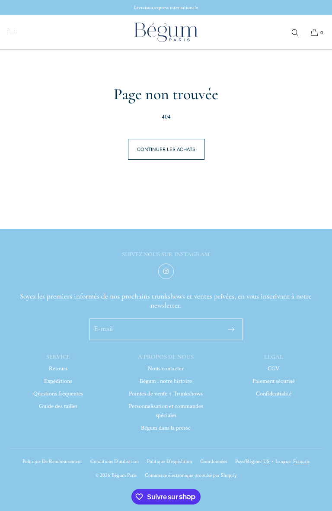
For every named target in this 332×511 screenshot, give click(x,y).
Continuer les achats (166, 149)
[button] (295, 32)
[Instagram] (166, 271)
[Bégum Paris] (166, 32)
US (266, 461)
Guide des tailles (58, 406)
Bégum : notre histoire (166, 381)
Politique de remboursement (52, 461)
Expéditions (58, 381)
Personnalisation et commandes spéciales (166, 410)
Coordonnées (213, 461)
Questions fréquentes (58, 394)
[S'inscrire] (231, 329)
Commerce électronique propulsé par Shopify (190, 475)
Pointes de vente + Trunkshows (166, 394)
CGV (274, 369)
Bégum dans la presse (166, 428)
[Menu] (19, 32)
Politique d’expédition (169, 461)
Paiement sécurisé (273, 381)
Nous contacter (166, 369)
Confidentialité (273, 394)
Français (301, 461)
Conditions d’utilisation (114, 461)
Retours (58, 369)
